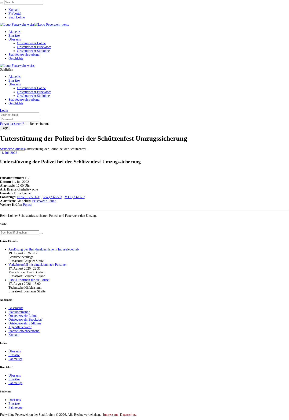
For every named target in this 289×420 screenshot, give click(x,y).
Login (4, 110)
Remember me (39, 123)
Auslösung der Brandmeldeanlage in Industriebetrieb (43, 249)
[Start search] (1, 3)
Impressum (110, 414)
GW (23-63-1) (52, 197)
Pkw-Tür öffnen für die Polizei (29, 280)
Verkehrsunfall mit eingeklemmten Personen (37, 264)
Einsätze (14, 355)
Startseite (6, 149)
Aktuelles (18, 149)
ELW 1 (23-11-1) (28, 197)
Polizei (27, 204)
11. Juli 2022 (8, 152)
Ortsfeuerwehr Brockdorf (25, 319)
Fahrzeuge (15, 359)
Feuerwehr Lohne (44, 201)
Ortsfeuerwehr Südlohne (24, 323)
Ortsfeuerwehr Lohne (22, 315)
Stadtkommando (19, 312)
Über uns (14, 351)
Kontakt (13, 335)
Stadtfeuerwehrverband (24, 331)
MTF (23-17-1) (75, 197)
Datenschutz (128, 414)
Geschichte (15, 308)
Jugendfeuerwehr (20, 327)
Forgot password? (12, 123)
